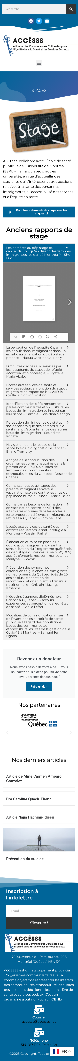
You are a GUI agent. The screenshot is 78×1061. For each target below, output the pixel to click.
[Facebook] (31, 21)
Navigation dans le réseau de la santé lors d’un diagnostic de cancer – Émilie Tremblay (36, 448)
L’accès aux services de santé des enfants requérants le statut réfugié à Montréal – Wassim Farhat (36, 530)
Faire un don (39, 686)
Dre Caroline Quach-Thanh (29, 799)
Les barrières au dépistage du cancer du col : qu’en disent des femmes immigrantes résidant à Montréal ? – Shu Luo (38, 253)
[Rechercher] (71, 9)
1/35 (15, 336)
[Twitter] (39, 21)
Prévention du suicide (25, 858)
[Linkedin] (47, 21)
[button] (39, 63)
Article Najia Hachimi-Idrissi (30, 817)
